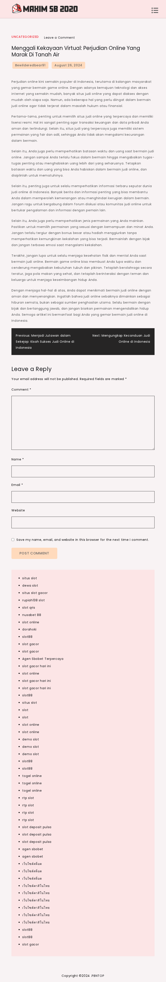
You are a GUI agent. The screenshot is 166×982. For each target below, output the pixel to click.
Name (17, 459)
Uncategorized (25, 37)
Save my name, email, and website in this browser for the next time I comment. (82, 539)
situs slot (29, 578)
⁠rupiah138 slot (33, 600)
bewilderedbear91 (30, 65)
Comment (21, 389)
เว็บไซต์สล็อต (32, 864)
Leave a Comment (59, 37)
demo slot (30, 739)
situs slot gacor (35, 593)
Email (17, 485)
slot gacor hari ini (36, 666)
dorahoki (29, 629)
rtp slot (28, 798)
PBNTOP (98, 976)
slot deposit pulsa (36, 827)
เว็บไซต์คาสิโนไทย (35, 886)
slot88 (27, 637)
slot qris (28, 607)
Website (18, 510)
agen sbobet (32, 849)
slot (25, 710)
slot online (30, 622)
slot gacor (30, 644)
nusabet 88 (31, 615)
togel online (32, 776)
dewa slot (30, 585)
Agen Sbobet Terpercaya (42, 659)
